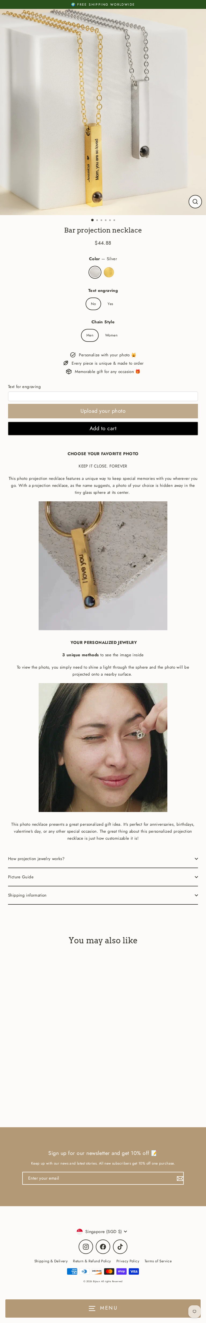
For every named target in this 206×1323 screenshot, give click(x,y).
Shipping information (27, 895)
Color (103, 259)
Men (89, 335)
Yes (110, 303)
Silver (95, 272)
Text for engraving (24, 387)
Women (111, 335)
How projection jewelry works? (36, 859)
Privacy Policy (127, 1261)
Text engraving (103, 290)
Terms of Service (158, 1261)
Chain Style (103, 322)
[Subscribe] (179, 1178)
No (93, 303)
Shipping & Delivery (51, 1261)
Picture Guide (21, 877)
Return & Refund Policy (92, 1261)
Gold (109, 272)
